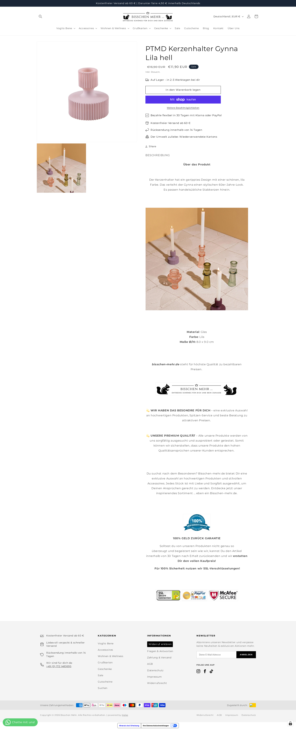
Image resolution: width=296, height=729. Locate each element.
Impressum (154, 676)
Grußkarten (105, 662)
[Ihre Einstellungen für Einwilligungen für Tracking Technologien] (290, 723)
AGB (150, 663)
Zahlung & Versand (159, 657)
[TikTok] (211, 671)
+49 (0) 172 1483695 (58, 666)
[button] (40, 16)
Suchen (102, 688)
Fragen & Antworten (160, 651)
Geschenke (105, 669)
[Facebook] (205, 671)
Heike (125, 715)
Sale (100, 675)
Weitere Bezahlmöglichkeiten (183, 107)
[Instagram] (198, 671)
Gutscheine (105, 681)
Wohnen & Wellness (110, 656)
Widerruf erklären (160, 644)
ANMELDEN (246, 655)
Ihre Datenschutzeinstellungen (156, 726)
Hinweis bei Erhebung (129, 726)
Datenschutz (155, 670)
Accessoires (105, 649)
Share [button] (152, 146)
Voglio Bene (106, 643)
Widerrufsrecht (157, 683)
